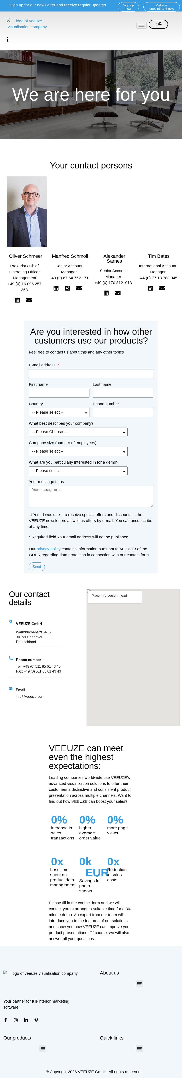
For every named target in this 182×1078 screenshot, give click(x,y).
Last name (102, 384)
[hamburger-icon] (141, 25)
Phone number (106, 404)
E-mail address (43, 365)
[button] (7, 39)
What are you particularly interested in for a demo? (73, 462)
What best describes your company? (61, 423)
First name (38, 384)
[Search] (160, 24)
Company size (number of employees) (62, 443)
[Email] (10, 688)
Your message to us (46, 482)
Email (20, 690)
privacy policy (49, 549)
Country (36, 404)
